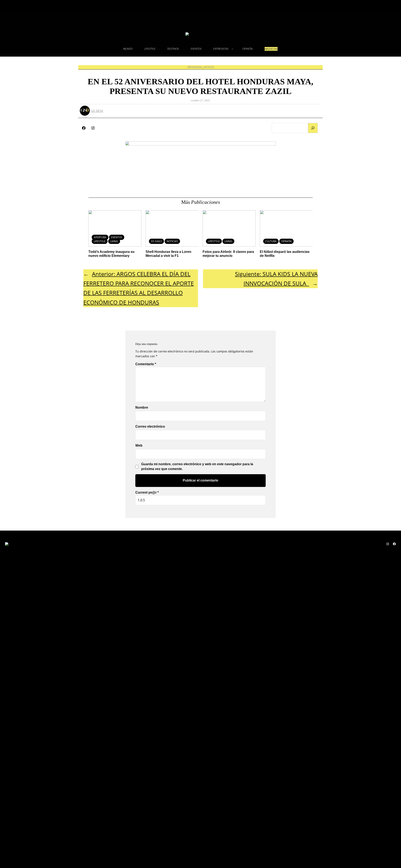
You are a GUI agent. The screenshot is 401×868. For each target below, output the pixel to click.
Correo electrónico (150, 426)
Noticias (209, 67)
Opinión (286, 241)
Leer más (164, 238)
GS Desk (97, 111)
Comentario (145, 364)
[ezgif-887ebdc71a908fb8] (200, 144)
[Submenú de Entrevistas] (232, 48)
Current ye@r (147, 492)
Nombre (141, 407)
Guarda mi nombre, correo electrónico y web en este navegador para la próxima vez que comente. (197, 466)
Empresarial (194, 67)
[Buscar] (313, 128)
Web (138, 445)
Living (114, 241)
